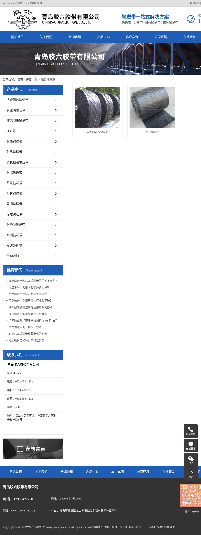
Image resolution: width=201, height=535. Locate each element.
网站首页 (195, 3)
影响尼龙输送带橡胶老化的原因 (28, 333)
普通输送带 (14, 204)
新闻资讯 (75, 37)
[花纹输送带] (152, 107)
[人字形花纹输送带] (97, 107)
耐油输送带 (14, 235)
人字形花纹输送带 (98, 132)
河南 (166, 527)
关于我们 (46, 37)
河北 (172, 527)
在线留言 (168, 472)
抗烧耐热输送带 (17, 100)
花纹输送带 (48, 79)
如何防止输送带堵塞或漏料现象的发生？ (33, 320)
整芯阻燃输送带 (17, 120)
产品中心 (103, 37)
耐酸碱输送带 (15, 224)
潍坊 (153, 527)
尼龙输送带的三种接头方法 (25, 327)
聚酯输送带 (14, 141)
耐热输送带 (14, 152)
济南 (160, 527)
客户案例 (132, 37)
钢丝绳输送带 (15, 110)
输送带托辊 (14, 245)
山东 (147, 527)
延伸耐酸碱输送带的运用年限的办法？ (32, 307)
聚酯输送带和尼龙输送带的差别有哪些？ (33, 280)
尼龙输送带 (14, 214)
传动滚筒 (12, 256)
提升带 (11, 131)
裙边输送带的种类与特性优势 (26, 340)
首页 (20, 79)
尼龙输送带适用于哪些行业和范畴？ (31, 300)
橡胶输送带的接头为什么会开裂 (28, 314)
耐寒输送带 (14, 172)
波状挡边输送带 (17, 162)
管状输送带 (14, 193)
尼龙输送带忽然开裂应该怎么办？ (29, 294)
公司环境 (160, 37)
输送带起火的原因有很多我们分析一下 (32, 287)
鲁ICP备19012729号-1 (117, 527)
